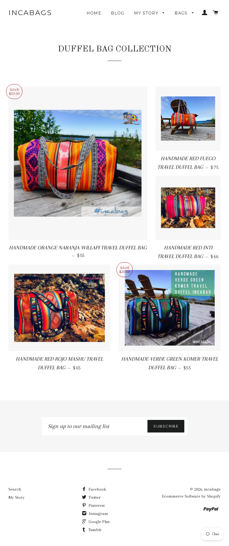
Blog (118, 13)
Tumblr (94, 529)
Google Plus (98, 521)
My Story (147, 13)
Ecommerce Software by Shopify (191, 496)
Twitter (94, 497)
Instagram (98, 513)
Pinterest (96, 505)
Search (14, 489)
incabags (30, 12)
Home (94, 13)
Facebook (96, 489)
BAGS (182, 13)
